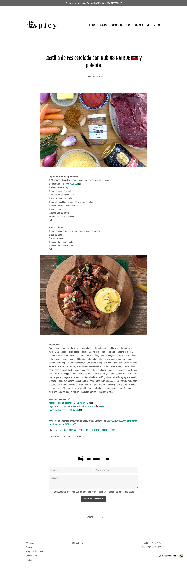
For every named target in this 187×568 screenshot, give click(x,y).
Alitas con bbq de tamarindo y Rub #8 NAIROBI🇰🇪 (71, 402)
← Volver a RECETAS (93, 517)
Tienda (92, 25)
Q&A (128, 25)
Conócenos (117, 25)
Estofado (95, 430)
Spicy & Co (156, 543)
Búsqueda (30, 543)
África (63, 430)
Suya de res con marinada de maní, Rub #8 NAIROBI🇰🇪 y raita (76, 406)
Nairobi (106, 430)
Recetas (103, 25)
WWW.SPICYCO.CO (116, 420)
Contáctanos (31, 555)
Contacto (139, 25)
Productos (30, 559)
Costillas (83, 430)
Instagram (79, 543)
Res (113, 430)
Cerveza (73, 430)
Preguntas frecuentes (35, 551)
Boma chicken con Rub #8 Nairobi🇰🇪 (65, 410)
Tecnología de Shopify (151, 546)
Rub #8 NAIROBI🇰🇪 (72, 183)
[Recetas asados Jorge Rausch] (98, 165)
